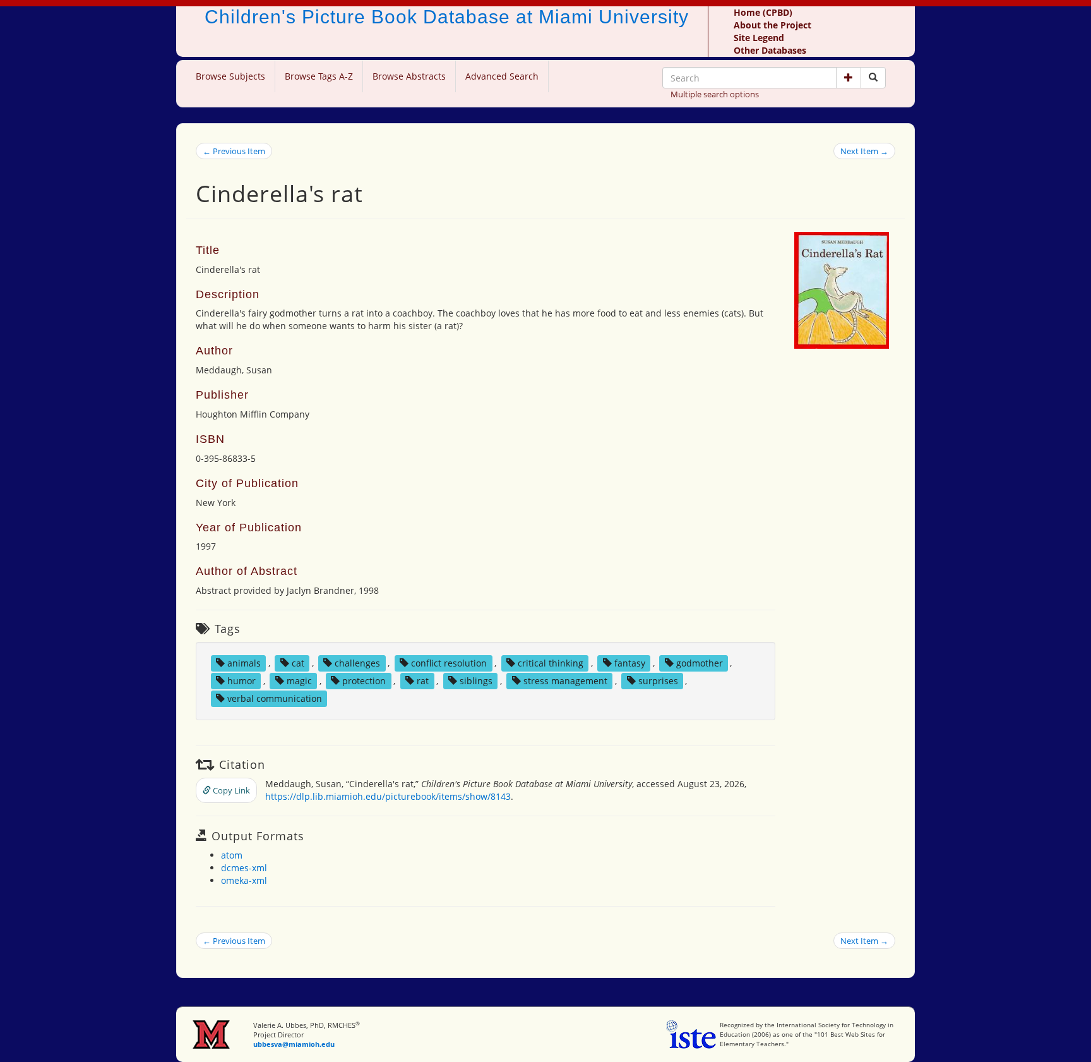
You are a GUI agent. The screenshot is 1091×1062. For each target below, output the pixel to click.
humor (241, 681)
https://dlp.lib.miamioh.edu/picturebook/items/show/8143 (388, 796)
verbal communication (274, 698)
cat (298, 663)
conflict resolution (449, 663)
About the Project (772, 25)
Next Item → (864, 151)
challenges (357, 663)
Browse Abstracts (409, 76)
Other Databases (770, 50)
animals (244, 663)
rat (423, 681)
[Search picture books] (873, 77)
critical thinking (550, 663)
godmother (699, 663)
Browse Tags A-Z (319, 76)
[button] (848, 77)
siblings (476, 681)
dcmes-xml (244, 868)
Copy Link (230, 790)
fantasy (629, 663)
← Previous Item (234, 151)
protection (364, 681)
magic (299, 681)
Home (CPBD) (763, 12)
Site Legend (759, 38)
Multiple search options (715, 94)
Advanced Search (502, 76)
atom (231, 855)
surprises (658, 681)
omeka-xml (244, 880)
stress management (565, 681)
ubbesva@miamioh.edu (294, 1044)
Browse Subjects (230, 76)
